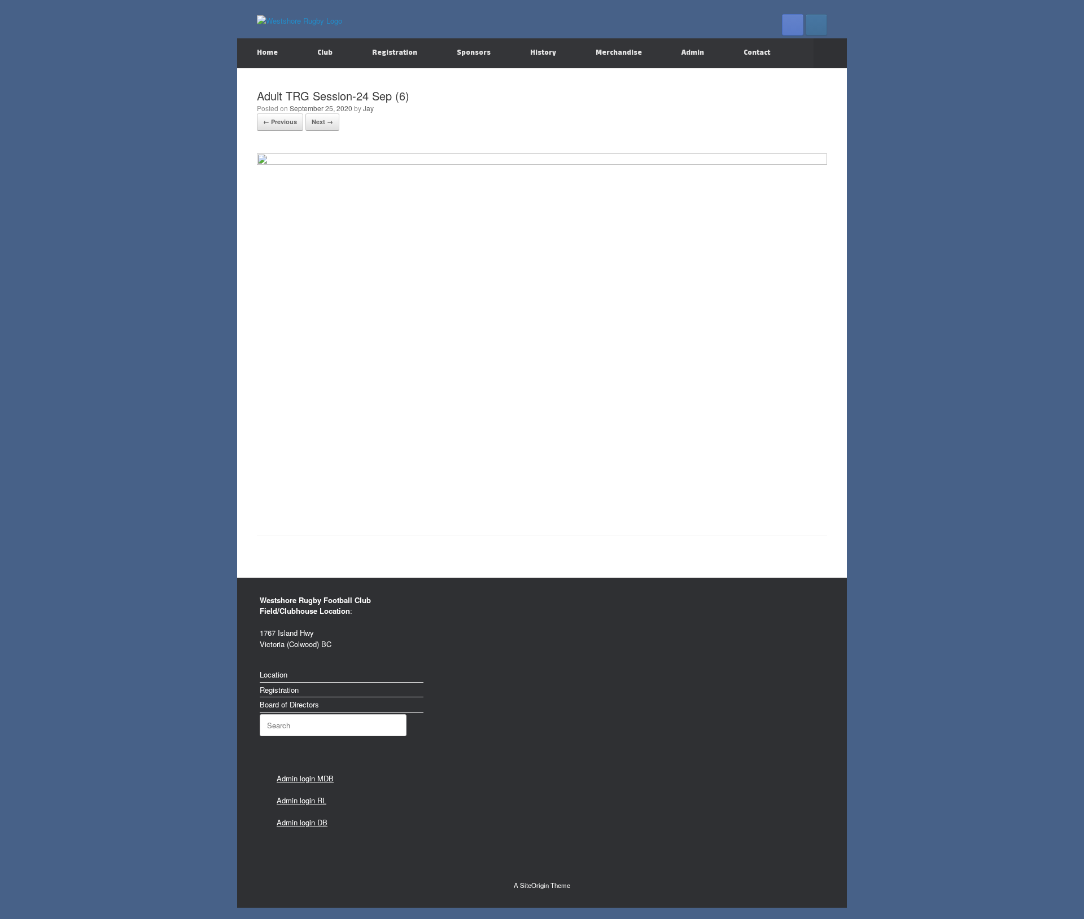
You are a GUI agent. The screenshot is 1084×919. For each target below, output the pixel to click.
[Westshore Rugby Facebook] (792, 25)
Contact (757, 53)
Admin (692, 53)
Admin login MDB (305, 778)
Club (325, 53)
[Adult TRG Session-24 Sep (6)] (542, 161)
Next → (322, 121)
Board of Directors (289, 704)
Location (273, 674)
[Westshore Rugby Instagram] (816, 25)
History (543, 53)
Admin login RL (301, 800)
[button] (830, 53)
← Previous (280, 121)
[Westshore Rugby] (299, 20)
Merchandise (619, 53)
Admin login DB (302, 822)
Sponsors (474, 53)
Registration (394, 53)
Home (267, 53)
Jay (368, 108)
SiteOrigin (534, 885)
